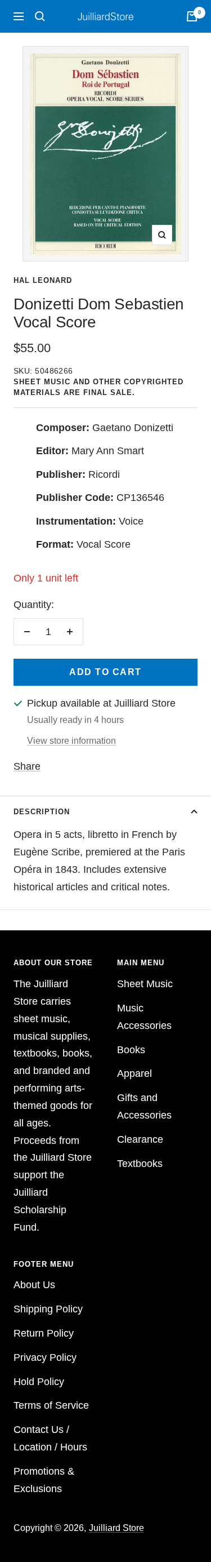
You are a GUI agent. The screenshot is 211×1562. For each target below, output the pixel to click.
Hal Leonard (43, 280)
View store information (71, 741)
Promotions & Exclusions (44, 1480)
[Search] (40, 16)
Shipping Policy (48, 1309)
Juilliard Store (116, 1528)
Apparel (134, 1073)
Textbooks (140, 1163)
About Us (34, 1284)
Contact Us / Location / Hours (50, 1438)
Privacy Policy (45, 1357)
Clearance (140, 1139)
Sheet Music (145, 983)
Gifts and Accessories (144, 1106)
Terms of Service (51, 1405)
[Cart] (191, 16)
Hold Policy (39, 1381)
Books (131, 1049)
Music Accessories (144, 1016)
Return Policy (44, 1333)
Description (42, 811)
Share (27, 766)
